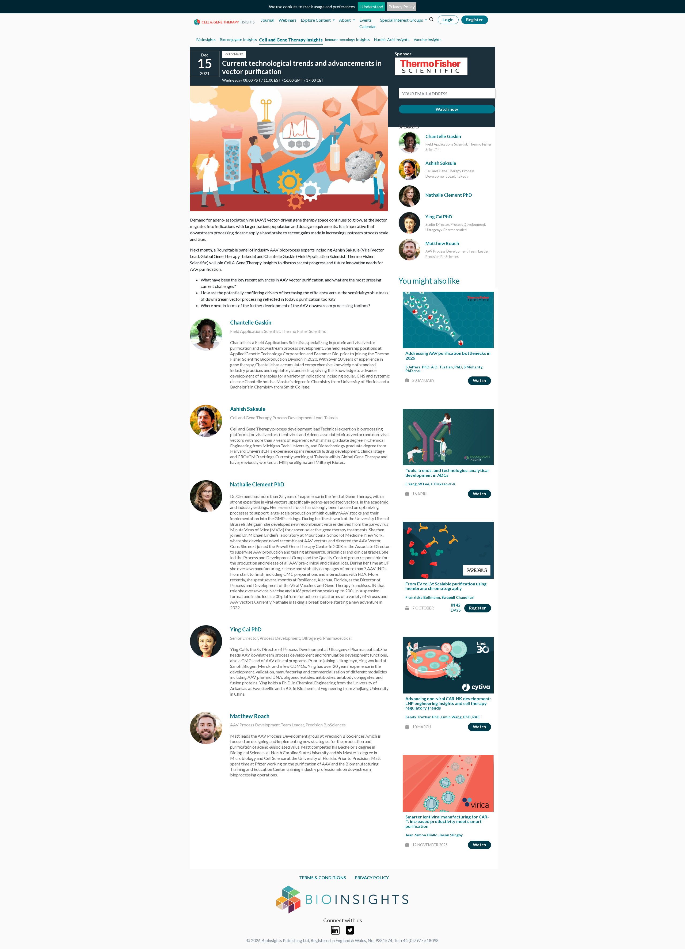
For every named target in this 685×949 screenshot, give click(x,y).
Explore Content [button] (316, 19)
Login (448, 19)
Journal (267, 19)
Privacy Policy (402, 6)
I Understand (371, 6)
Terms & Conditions (322, 877)
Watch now (447, 109)
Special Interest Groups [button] (402, 19)
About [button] (345, 19)
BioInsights (206, 39)
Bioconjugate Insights (238, 39)
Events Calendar (367, 23)
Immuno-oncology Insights (347, 39)
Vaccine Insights (428, 39)
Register (474, 19)
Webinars (287, 19)
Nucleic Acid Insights (391, 39)
